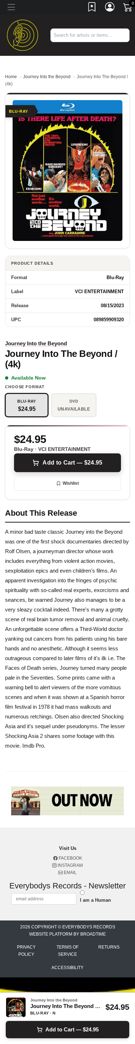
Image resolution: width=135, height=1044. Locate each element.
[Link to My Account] (110, 8)
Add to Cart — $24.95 (72, 463)
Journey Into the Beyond (47, 76)
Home (11, 76)
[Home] (22, 34)
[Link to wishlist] (92, 8)
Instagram (70, 865)
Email (70, 872)
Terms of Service (67, 951)
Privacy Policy (26, 951)
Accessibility (67, 967)
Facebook (70, 858)
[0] (128, 8)
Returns (109, 947)
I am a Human (95, 900)
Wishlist (71, 483)
